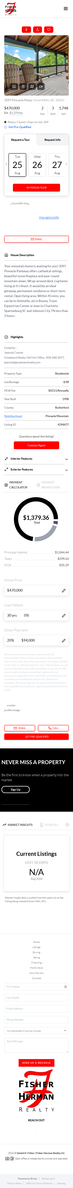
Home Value (36, 967)
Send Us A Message (36, 1062)
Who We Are (36, 973)
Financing (36, 962)
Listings (36, 947)
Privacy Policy (14, 1183)
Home (36, 942)
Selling (36, 957)
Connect (36, 978)
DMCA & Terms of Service (39, 1183)
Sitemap (61, 1183)
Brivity (33, 1178)
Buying (36, 952)
